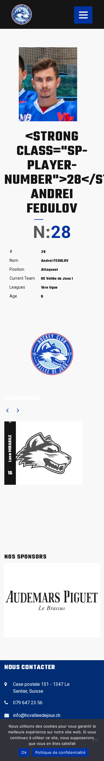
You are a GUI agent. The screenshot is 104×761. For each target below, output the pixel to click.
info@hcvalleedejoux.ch (36, 715)
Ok (24, 752)
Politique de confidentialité (60, 752)
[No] (97, 740)
